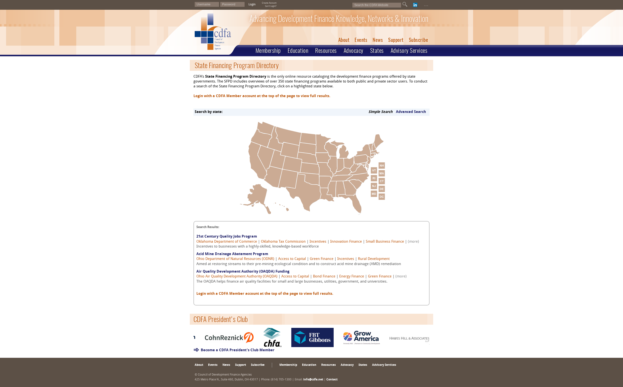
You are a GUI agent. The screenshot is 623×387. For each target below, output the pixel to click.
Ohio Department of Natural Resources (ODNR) (235, 259)
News (378, 39)
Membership (268, 50)
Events (361, 39)
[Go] (405, 4)
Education (298, 50)
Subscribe (418, 39)
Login (252, 4)
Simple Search (380, 112)
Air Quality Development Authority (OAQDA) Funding (242, 272)
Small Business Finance (385, 242)
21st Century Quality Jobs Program (226, 237)
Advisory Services (409, 50)
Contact (332, 379)
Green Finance (321, 259)
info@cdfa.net (313, 379)
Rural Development (374, 259)
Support (395, 39)
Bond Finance (324, 276)
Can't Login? (270, 6)
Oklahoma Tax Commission (283, 242)
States (377, 50)
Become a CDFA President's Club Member (238, 350)
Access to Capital (292, 259)
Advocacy (353, 50)
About (343, 39)
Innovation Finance (346, 242)
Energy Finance (351, 276)
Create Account (269, 3)
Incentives (318, 242)
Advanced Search (411, 112)
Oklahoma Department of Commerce (226, 242)
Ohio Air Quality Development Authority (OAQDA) (236, 276)
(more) (413, 242)
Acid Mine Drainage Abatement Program (232, 254)
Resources (326, 50)
